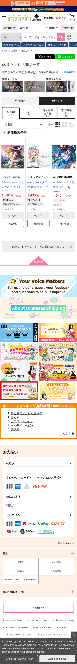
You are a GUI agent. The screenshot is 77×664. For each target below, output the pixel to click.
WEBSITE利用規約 (14, 620)
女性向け (69, 27)
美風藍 (15, 429)
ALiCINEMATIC (62, 177)
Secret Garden (11, 177)
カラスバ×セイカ (57, 44)
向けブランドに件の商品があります (38, 246)
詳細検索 (69, 37)
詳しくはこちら (66, 542)
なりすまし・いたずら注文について (55, 634)
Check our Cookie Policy (19, 658)
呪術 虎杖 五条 (11, 44)
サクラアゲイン (36, 177)
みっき (15, 417)
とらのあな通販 (9, 50)
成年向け (24, 27)
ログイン (61, 18)
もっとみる (67, 433)
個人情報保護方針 (43, 627)
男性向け (53, 27)
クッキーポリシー (66, 627)
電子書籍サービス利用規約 (17, 627)
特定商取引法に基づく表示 (21, 634)
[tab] (29, 113)
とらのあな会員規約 (38, 620)
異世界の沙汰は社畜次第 (27, 413)
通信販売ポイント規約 (64, 620)
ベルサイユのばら (22, 425)
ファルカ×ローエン (33, 44)
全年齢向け (9, 27)
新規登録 (49, 18)
